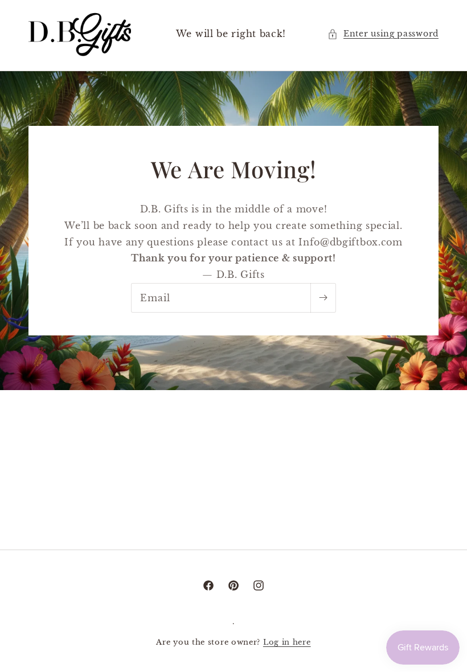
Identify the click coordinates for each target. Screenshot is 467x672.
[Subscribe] (322, 298)
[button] (383, 34)
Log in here (287, 642)
